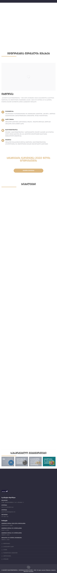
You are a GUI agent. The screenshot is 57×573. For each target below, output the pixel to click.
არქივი (5, 549)
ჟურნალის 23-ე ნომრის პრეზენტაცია (17, 431)
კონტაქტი (5, 559)
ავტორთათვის (7, 556)
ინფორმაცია (6, 543)
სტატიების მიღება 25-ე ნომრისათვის (17, 305)
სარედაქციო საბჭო (8, 546)
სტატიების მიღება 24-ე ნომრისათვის (17, 368)
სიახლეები (5, 245)
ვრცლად (4, 247)
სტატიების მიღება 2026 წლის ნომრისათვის (19, 243)
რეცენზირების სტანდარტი (10, 553)
